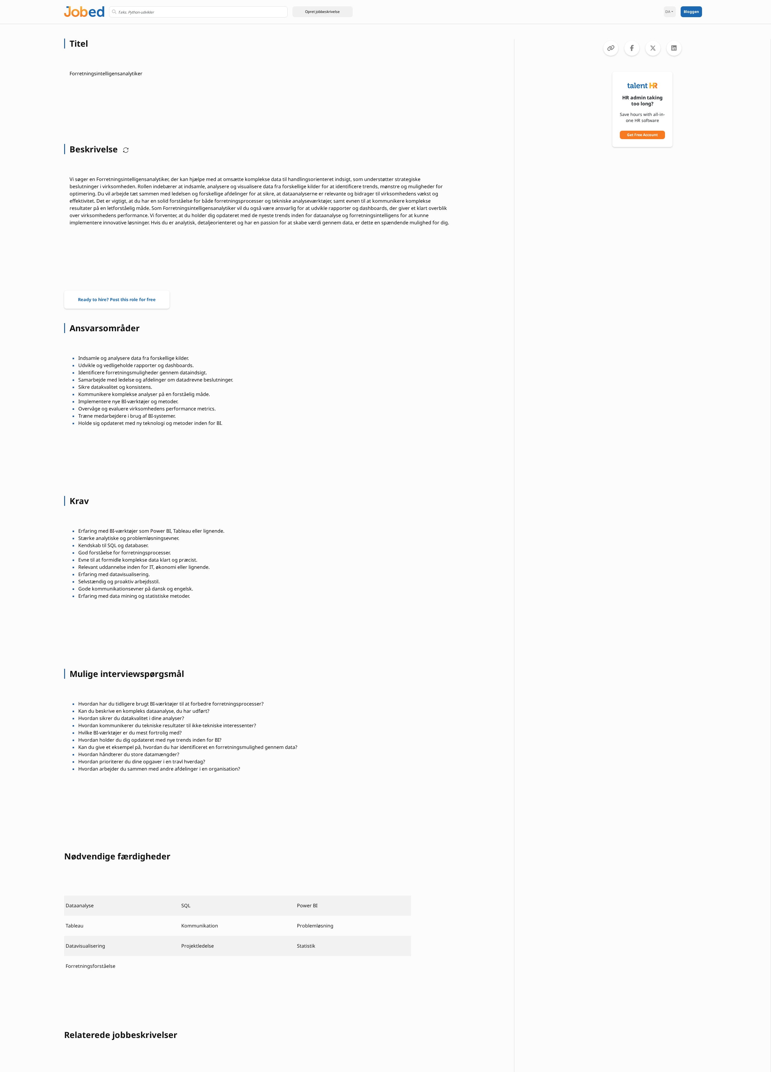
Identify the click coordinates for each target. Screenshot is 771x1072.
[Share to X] (652, 48)
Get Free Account (642, 134)
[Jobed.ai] (84, 11)
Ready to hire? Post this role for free (117, 299)
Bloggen (691, 11)
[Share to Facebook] (631, 48)
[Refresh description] (124, 149)
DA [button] (667, 11)
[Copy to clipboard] (610, 48)
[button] (322, 11)
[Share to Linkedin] (674, 48)
